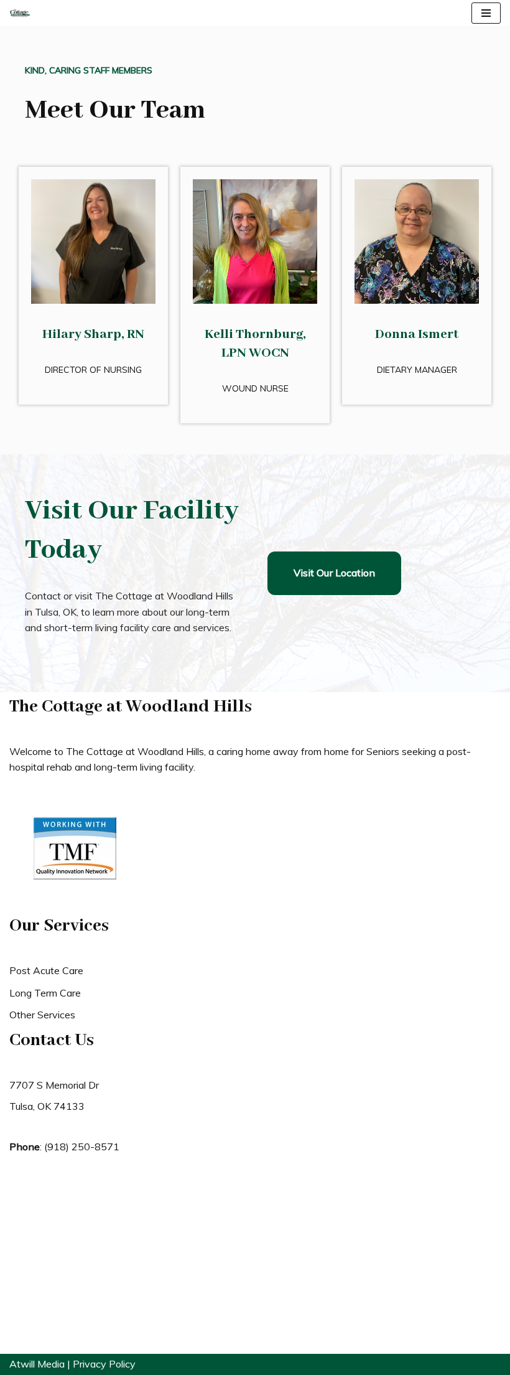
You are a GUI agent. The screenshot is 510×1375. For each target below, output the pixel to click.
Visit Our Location (334, 572)
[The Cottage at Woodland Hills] (19, 13)
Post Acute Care (46, 970)
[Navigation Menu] (486, 13)
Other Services (42, 1014)
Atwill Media (37, 1364)
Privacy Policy (104, 1364)
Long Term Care (45, 993)
